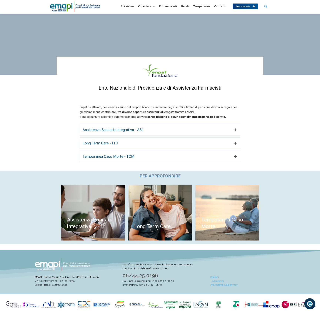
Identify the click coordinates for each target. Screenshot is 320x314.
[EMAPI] (78, 6)
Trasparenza (217, 281)
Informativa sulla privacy (224, 284)
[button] (265, 6)
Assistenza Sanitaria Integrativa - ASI (113, 130)
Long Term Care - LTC (100, 143)
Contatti (214, 277)
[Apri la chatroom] (309, 303)
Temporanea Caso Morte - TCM (108, 156)
